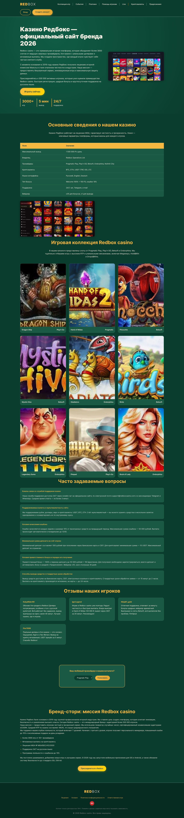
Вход (25, 12)
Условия (74, 798)
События (79, 4)
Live (124, 4)
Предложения (155, 4)
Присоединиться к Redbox (92, 768)
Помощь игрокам (109, 4)
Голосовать (103, 678)
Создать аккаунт (42, 12)
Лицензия (64, 798)
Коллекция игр (64, 4)
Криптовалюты (137, 4)
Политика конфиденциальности (93, 798)
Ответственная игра (115, 798)
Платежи (93, 4)
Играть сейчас (32, 91)
